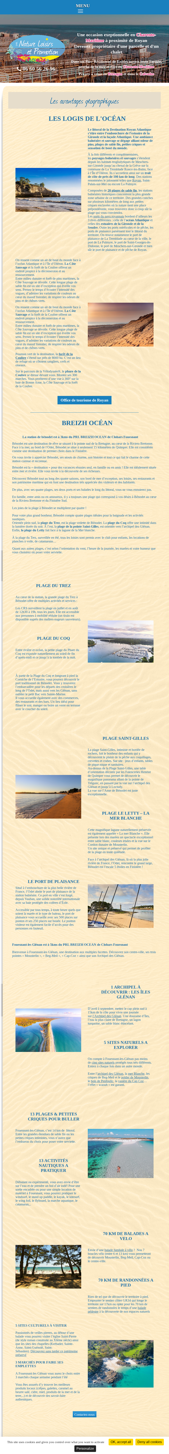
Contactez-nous (84, 1414)
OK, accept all (121, 1442)
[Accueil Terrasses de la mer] (36, 64)
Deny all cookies (149, 1442)
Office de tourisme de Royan (84, 400)
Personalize (85, 1448)
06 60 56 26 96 (39, 69)
